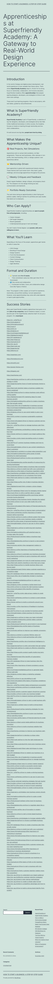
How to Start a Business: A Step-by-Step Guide (26, 4)
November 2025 (39, 956)
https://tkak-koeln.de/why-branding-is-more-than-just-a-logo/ (26, 563)
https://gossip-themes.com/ (15, 367)
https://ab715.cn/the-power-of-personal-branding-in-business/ (26, 521)
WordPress (17, 977)
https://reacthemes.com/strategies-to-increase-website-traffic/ (26, 818)
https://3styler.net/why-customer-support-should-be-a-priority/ (26, 691)
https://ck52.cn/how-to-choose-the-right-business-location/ (25, 587)
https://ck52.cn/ (11, 328)
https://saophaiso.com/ (14, 354)
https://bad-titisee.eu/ (13, 339)
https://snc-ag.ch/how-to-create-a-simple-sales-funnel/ (24, 881)
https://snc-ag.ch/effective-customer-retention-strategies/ (25, 877)
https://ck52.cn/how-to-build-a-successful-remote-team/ (24, 766)
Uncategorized (7, 965)
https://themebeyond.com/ (15, 359)
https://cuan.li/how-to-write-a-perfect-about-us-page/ (23, 493)
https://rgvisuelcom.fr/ (13, 342)
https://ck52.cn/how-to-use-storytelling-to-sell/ (21, 678)
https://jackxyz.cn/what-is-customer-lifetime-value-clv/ (24, 635)
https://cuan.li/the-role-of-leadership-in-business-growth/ (24, 757)
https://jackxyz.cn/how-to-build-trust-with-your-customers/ (25, 829)
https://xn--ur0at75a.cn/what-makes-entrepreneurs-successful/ (26, 685)
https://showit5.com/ (13, 363)
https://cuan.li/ (11, 326)
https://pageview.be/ (13, 348)
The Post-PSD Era (40, 935)
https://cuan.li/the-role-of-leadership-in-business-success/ (25, 405)
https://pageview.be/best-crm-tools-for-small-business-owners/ (26, 560)
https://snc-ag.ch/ (12, 344)
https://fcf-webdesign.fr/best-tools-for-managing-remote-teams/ (26, 490)
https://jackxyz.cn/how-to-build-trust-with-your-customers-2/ (25, 469)
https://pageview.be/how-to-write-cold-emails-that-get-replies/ (26, 646)
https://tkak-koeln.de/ (13, 346)
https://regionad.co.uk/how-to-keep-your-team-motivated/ (25, 617)
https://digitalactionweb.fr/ (15, 335)
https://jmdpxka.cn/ (13, 331)
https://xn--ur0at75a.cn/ (14, 320)
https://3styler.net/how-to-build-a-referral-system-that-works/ (26, 517)
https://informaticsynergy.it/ (15, 324)
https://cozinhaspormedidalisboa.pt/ (18, 333)
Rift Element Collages (41, 928)
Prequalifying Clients (40, 922)
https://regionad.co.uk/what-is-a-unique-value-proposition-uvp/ (26, 451)
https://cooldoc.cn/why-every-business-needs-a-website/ (24, 519)
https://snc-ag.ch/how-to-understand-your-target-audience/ (25, 875)
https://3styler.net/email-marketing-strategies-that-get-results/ (26, 781)
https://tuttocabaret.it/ (13, 322)
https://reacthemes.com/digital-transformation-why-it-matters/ (26, 473)
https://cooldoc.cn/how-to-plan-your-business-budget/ (23, 694)
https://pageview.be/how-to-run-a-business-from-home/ (24, 475)
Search (5, 909)
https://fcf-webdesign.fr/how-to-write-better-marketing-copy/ (25, 573)
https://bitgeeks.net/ (13, 371)
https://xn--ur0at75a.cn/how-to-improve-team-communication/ (26, 510)
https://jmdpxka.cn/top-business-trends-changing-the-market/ (26, 499)
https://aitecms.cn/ (12, 350)
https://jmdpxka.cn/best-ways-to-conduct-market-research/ (25, 763)
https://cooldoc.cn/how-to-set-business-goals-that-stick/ (24, 783)
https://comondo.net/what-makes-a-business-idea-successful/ (26, 466)
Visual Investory (39, 937)
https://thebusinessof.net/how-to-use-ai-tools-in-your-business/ (26, 624)
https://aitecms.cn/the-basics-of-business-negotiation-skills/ (25, 471)
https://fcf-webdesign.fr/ (14, 337)
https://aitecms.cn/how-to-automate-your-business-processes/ (26, 554)
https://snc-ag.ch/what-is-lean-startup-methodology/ (23, 879)
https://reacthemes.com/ (14, 375)
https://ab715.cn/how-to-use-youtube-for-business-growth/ (25, 611)
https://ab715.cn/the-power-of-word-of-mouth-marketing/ (24, 785)
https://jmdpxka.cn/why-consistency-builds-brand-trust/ (24, 584)
